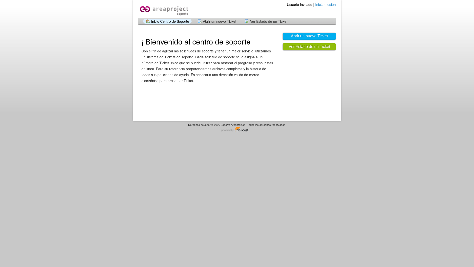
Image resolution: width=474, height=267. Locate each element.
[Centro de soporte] (163, 9)
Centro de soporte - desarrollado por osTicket (237, 129)
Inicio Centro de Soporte (170, 21)
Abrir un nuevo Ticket (219, 21)
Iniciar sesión (325, 4)
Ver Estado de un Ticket (268, 21)
